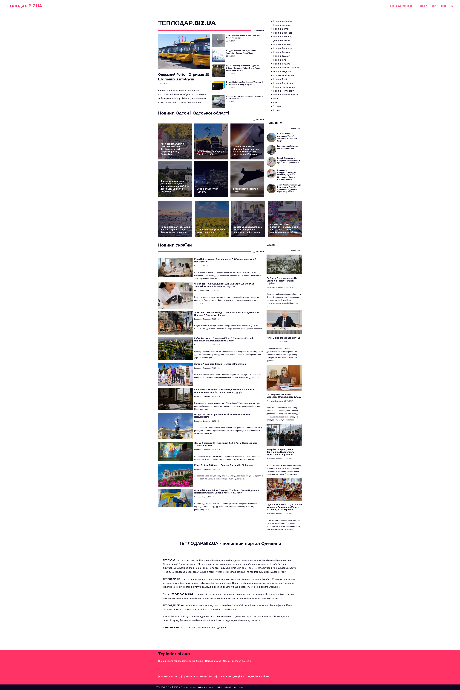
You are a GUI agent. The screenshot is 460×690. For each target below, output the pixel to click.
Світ (434, 6)
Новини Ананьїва (282, 21)
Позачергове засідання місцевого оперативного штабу (284, 395)
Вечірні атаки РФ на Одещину (207, 190)
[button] (452, 6)
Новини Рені (280, 79)
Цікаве (443, 6)
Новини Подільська (283, 75)
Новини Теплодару (283, 90)
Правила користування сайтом (199, 676)
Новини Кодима (281, 63)
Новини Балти (281, 28)
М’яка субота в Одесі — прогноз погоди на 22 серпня (223, 465)
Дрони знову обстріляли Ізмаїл (246, 190)
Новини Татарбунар (284, 86)
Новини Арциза (281, 24)
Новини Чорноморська (285, 94)
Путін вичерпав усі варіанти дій (284, 337)
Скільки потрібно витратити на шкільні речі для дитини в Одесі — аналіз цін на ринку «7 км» (284, 228)
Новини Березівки (283, 32)
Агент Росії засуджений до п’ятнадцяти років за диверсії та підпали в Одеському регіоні (289, 188)
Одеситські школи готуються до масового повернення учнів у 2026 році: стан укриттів (284, 507)
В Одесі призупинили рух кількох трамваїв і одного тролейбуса (241, 51)
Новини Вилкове (282, 52)
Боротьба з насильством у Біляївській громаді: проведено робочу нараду (248, 229)
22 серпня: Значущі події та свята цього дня (211, 231)
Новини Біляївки (282, 44)
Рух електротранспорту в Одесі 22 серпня (210, 153)
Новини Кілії (279, 59)
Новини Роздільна (283, 83)
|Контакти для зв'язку (169, 676)
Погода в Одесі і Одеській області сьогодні (228, 660)
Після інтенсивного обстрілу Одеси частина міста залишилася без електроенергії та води (246, 150)
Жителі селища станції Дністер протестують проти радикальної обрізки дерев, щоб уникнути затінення (175, 186)
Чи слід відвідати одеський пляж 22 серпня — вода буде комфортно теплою (175, 229)
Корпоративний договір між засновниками (287, 147)
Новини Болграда (282, 48)
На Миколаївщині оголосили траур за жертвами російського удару (287, 137)
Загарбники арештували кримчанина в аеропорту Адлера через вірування (280, 452)
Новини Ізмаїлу (281, 56)
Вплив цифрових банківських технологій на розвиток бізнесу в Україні (244, 83)
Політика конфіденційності (231, 676)
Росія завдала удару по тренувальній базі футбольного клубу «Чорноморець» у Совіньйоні (173, 149)
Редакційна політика (258, 676)
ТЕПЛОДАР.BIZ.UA (23, 6)
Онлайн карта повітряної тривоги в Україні (180, 660)
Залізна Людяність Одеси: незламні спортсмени (220, 364)
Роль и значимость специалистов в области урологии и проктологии (288, 160)
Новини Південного (283, 71)
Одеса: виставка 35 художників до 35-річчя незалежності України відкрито (225, 444)
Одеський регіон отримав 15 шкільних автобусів (183, 76)
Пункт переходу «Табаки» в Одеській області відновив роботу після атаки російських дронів (243, 68)
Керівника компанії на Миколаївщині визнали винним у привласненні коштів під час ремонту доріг (224, 391)
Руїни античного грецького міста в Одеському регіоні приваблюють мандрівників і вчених (223, 339)
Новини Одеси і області (401, 6)
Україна (423, 6)
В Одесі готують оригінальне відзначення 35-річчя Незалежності (222, 415)
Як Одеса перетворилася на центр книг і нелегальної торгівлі (282, 281)
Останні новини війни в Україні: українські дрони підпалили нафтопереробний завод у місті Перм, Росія (226, 491)
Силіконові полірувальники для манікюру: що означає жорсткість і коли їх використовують (287, 175)
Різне (276, 98)
